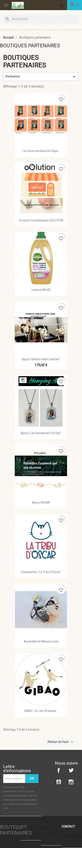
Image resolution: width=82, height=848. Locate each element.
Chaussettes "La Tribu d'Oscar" (41, 572)
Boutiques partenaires (30, 45)
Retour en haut (61, 742)
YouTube (58, 782)
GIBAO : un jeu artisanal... (41, 711)
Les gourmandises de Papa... (41, 151)
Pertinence (41, 76)
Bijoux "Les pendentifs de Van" (41, 433)
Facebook (58, 770)
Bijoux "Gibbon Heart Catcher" (41, 359)
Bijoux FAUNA (41, 502)
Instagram (71, 782)
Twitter (71, 770)
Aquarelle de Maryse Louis (41, 641)
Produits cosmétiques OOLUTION (41, 220)
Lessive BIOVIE (41, 290)
